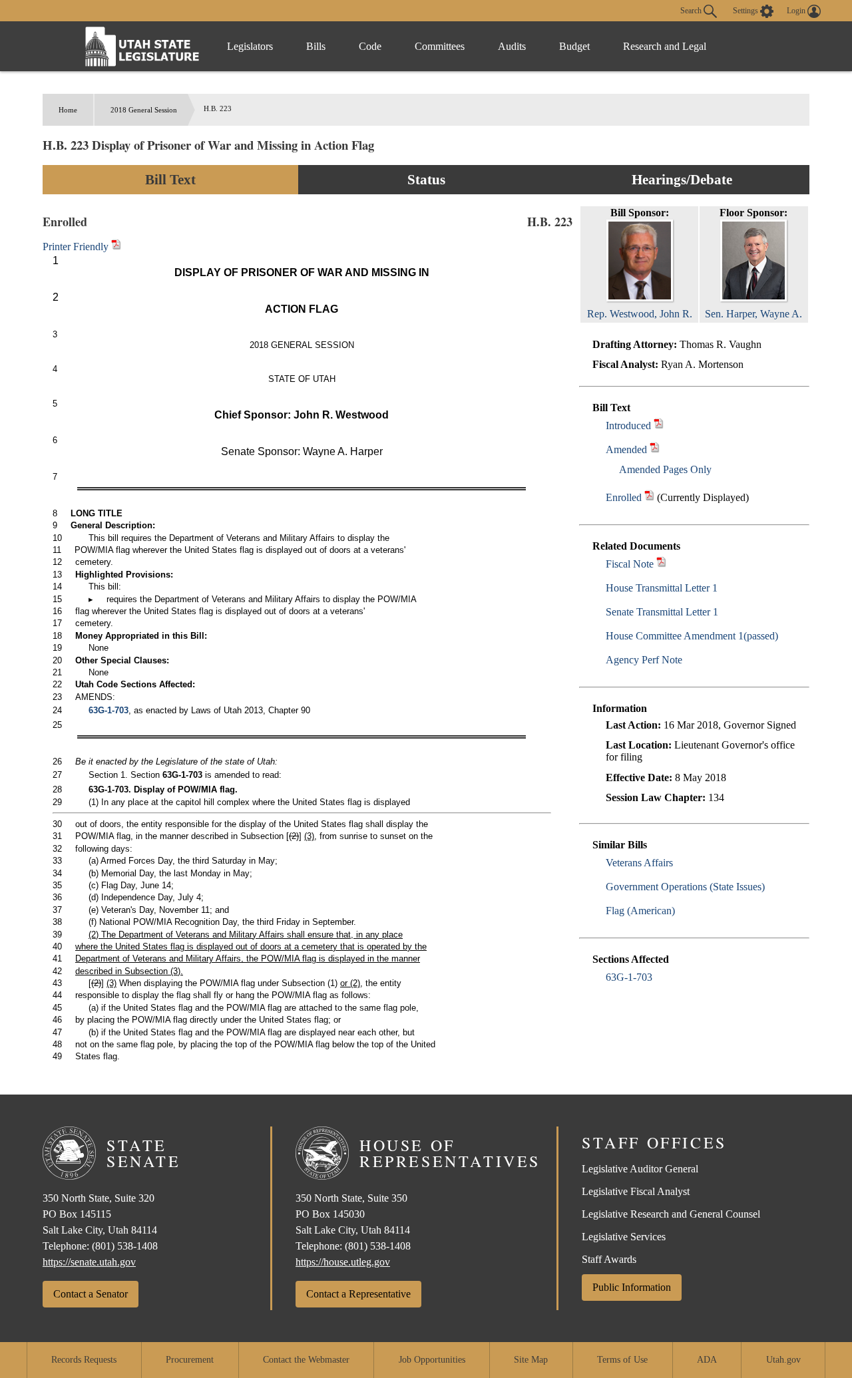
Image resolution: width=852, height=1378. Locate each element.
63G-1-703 (629, 977)
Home (68, 110)
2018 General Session (143, 110)
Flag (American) (640, 910)
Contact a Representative (358, 1293)
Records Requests (83, 1360)
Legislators (250, 46)
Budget (574, 46)
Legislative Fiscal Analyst (636, 1191)
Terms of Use (622, 1360)
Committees (440, 46)
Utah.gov (783, 1360)
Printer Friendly (77, 246)
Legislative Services (624, 1236)
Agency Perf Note (644, 659)
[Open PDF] (659, 425)
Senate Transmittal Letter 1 (662, 611)
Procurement (190, 1360)
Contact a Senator (90, 1293)
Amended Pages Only (665, 469)
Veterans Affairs (639, 862)
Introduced (628, 425)
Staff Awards (609, 1259)
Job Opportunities (432, 1360)
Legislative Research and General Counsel (671, 1214)
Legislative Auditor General (640, 1168)
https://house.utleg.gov (343, 1262)
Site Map (531, 1360)
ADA (707, 1360)
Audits (512, 46)
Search (692, 10)
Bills (315, 46)
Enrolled (624, 497)
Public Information (631, 1287)
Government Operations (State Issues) (685, 886)
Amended (626, 449)
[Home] (142, 46)
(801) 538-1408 (125, 1246)
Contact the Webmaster (306, 1360)
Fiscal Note (630, 564)
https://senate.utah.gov (89, 1262)
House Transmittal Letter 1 (662, 588)
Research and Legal (664, 46)
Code (370, 46)
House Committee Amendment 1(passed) (692, 635)
